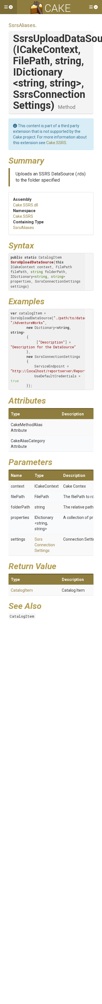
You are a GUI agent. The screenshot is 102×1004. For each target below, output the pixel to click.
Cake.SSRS (56, 142)
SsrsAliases (21, 25)
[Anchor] (48, 160)
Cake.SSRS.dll (25, 205)
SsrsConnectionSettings (45, 545)
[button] (8, 7)
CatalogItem (22, 590)
